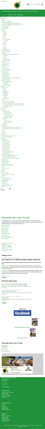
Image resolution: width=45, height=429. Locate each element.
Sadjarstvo (4, 414)
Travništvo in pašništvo (6, 415)
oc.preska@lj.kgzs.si (37, 4)
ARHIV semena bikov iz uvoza (7, 243)
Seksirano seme (5, 297)
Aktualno (16, 283)
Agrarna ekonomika (5, 420)
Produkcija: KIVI (25, 426)
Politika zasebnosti (31, 425)
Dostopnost (37, 425)
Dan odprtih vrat (5, 248)
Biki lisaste (4, 238)
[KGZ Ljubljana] (5, 1)
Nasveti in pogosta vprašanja (10, 283)
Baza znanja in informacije (7, 250)
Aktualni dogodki (5, 408)
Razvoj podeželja (5, 393)
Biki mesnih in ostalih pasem (7, 237)
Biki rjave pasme (5, 228)
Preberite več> (4, 287)
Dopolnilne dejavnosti (6, 419)
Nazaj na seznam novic (6, 275)
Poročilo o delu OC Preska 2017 (9, 291)
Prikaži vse (4, 277)
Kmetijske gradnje (5, 417)
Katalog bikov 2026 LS (22, 337)
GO (9, 188)
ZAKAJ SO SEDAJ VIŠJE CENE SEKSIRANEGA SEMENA (14, 285)
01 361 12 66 (31, 4)
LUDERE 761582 (5, 270)
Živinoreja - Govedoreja (6, 396)
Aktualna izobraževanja (6, 409)
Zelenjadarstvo (4, 413)
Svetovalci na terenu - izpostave (8, 392)
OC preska (3, 283)
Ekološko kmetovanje (6, 394)
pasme (7, 238)
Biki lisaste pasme (5, 230)
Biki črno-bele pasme (5, 226)
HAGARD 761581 (5, 265)
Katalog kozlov (4, 244)
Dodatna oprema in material (7, 249)
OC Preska (4, 405)
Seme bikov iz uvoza (6, 233)
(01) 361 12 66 (5, 348)
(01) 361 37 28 (5, 349)
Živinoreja (3, 404)
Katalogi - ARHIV (5, 245)
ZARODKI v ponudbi (5, 247)
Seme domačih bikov (6, 225)
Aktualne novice (5, 407)
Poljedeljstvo (4, 397)
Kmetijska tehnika (5, 418)
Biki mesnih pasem (5, 229)
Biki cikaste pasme (5, 231)
